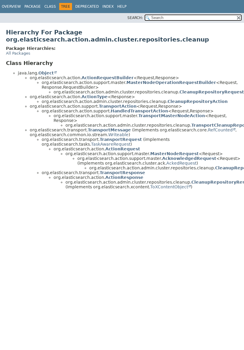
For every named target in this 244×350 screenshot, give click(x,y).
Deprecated (87, 6)
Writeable (118, 134)
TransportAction (118, 106)
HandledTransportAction (139, 111)
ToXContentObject (169, 186)
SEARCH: (135, 18)
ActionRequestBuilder (108, 77)
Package (32, 6)
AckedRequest (181, 163)
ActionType (95, 96)
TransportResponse (122, 172)
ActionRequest (122, 149)
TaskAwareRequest (110, 144)
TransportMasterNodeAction (171, 115)
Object (46, 73)
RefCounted (220, 130)
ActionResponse (124, 177)
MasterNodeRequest (174, 153)
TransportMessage (109, 130)
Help (121, 6)
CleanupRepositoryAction (198, 101)
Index (108, 6)
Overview (11, 6)
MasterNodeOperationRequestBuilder (171, 82)
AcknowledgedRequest (189, 158)
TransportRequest (121, 139)
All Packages (18, 53)
